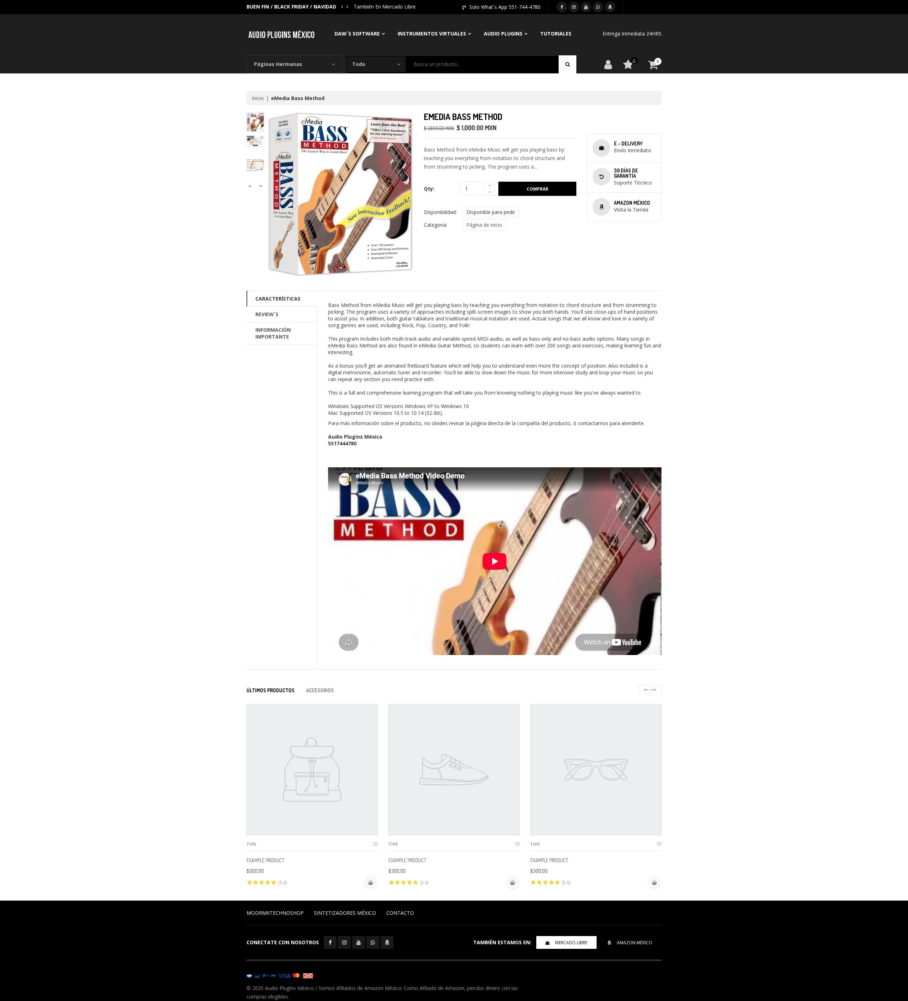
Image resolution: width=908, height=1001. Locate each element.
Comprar (537, 189)
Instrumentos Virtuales (432, 33)
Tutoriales (555, 33)
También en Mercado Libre (385, 6)
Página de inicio (484, 224)
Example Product (265, 860)
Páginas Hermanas (278, 64)
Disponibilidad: (440, 212)
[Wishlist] (375, 844)
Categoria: (435, 224)
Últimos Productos (270, 690)
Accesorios (320, 690)
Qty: (429, 188)
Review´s (266, 314)
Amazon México (634, 943)
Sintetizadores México (345, 912)
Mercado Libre (571, 943)
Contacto (400, 912)
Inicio (258, 98)
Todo (358, 64)
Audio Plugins (503, 33)
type (251, 844)
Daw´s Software (357, 33)
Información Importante (273, 333)
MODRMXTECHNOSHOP (275, 912)
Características (277, 298)
